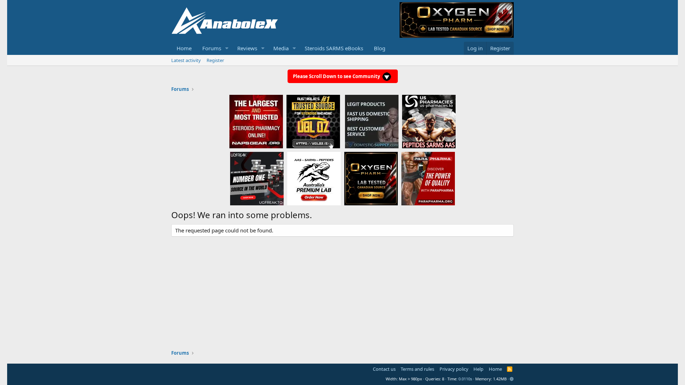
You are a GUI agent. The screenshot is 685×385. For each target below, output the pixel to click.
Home (184, 48)
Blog (379, 48)
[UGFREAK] (257, 178)
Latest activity (186, 60)
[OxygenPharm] (371, 178)
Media (281, 48)
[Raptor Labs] (314, 178)
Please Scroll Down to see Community (337, 76)
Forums (211, 48)
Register (215, 60)
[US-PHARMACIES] (429, 121)
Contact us (384, 369)
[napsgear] (256, 121)
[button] (227, 48)
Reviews (247, 48)
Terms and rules (417, 369)
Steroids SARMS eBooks (334, 48)
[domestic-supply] (372, 121)
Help (478, 369)
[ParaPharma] (428, 178)
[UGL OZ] (313, 121)
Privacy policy (454, 369)
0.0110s (465, 378)
